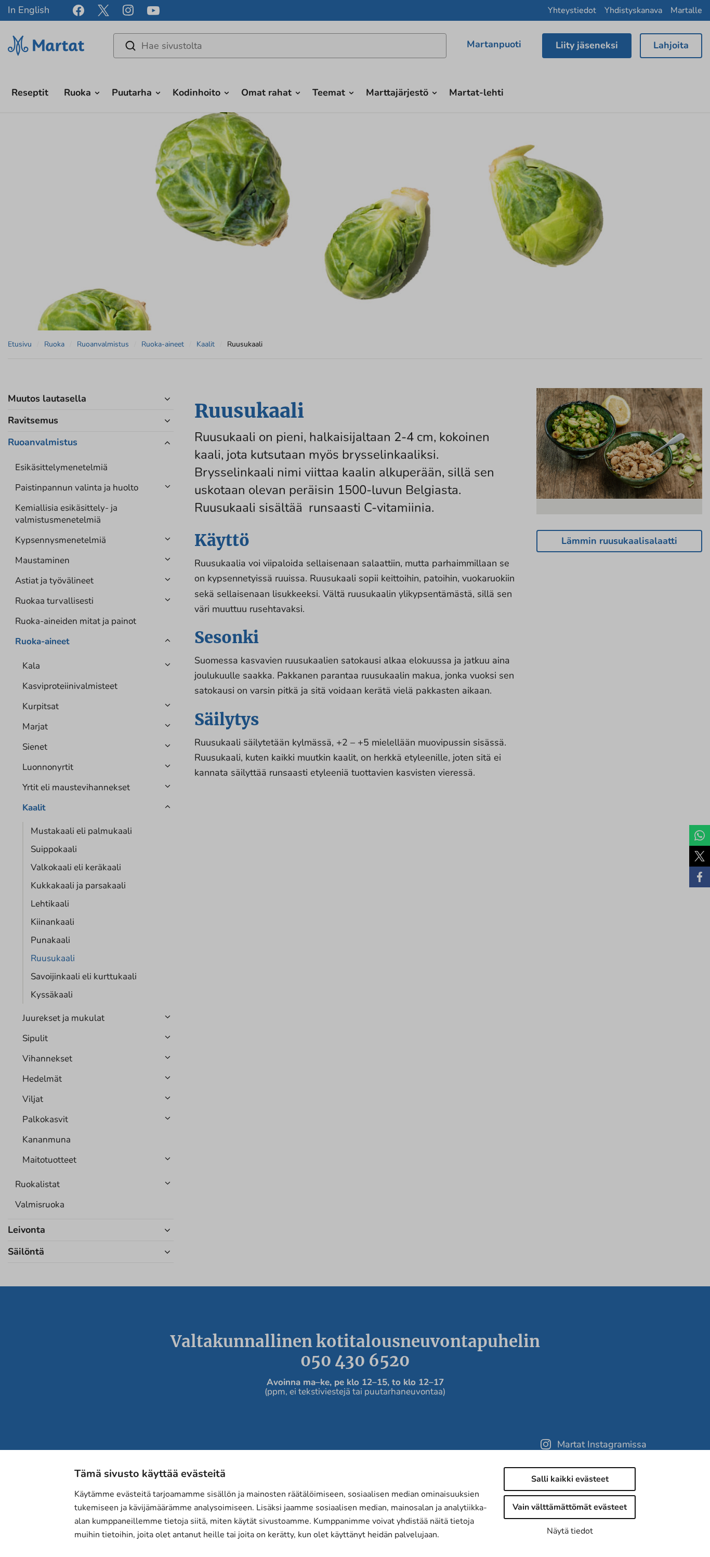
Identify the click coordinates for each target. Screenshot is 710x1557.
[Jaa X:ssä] (699, 856)
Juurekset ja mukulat (63, 1018)
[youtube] (153, 10)
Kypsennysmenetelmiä (60, 540)
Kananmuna (46, 1140)
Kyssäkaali (52, 995)
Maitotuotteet (49, 1160)
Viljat (32, 1099)
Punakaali (50, 940)
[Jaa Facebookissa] (699, 877)
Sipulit (35, 1038)
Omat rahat (266, 92)
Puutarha (132, 92)
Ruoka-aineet (162, 344)
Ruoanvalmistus (103, 344)
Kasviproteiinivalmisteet (69, 686)
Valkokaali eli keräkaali (76, 867)
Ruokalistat (37, 1184)
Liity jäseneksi (587, 45)
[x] (103, 10)
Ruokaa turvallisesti (54, 601)
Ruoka (77, 92)
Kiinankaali (52, 922)
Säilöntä (26, 1251)
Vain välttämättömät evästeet (569, 1507)
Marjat (35, 727)
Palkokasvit (45, 1119)
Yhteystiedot (572, 10)
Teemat (328, 92)
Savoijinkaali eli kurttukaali (84, 976)
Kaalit (205, 344)
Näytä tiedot (570, 1531)
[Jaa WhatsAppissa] (699, 835)
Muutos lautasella (47, 398)
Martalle (686, 10)
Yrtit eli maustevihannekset (76, 787)
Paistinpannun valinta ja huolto (76, 488)
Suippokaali (54, 849)
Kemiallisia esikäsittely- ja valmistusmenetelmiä (66, 514)
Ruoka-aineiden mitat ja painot (75, 621)
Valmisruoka (39, 1204)
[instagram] (128, 10)
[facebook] (78, 10)
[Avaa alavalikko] (97, 91)
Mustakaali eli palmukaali (81, 831)
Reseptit (29, 92)
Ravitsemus (33, 420)
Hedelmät (42, 1079)
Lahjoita (671, 45)
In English (28, 10)
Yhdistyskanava (633, 10)
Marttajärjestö (397, 92)
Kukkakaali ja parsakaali (78, 885)
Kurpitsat (40, 706)
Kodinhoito (196, 92)
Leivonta (26, 1229)
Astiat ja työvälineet (54, 581)
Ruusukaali (53, 958)
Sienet (34, 747)
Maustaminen (42, 560)
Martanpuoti (494, 44)
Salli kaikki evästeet (570, 1479)
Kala (31, 666)
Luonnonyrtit (47, 767)
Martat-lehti (476, 92)
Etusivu (20, 344)
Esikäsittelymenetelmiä (61, 467)
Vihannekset (47, 1058)
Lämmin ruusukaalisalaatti (619, 541)
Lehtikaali (50, 904)
